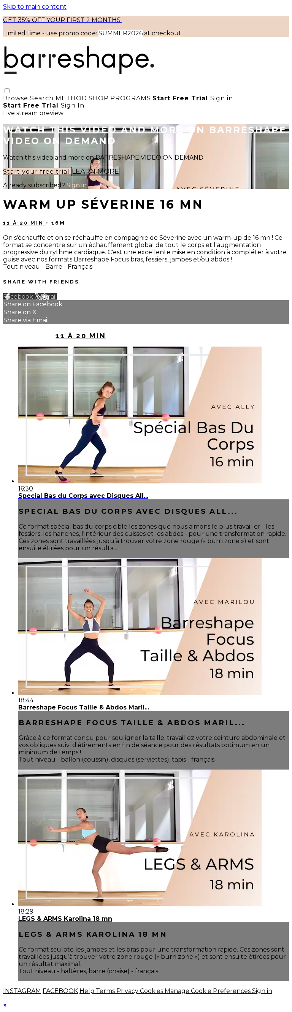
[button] (7, 90)
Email (48, 296)
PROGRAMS (130, 98)
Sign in (221, 98)
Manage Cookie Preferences (208, 991)
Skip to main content (35, 6)
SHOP (99, 98)
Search (43, 98)
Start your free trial (37, 171)
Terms (106, 991)
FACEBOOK (60, 991)
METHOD (71, 98)
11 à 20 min (24, 223)
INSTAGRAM (22, 991)
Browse (16, 98)
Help (87, 991)
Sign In (72, 105)
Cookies (152, 991)
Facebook (19, 296)
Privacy (128, 991)
